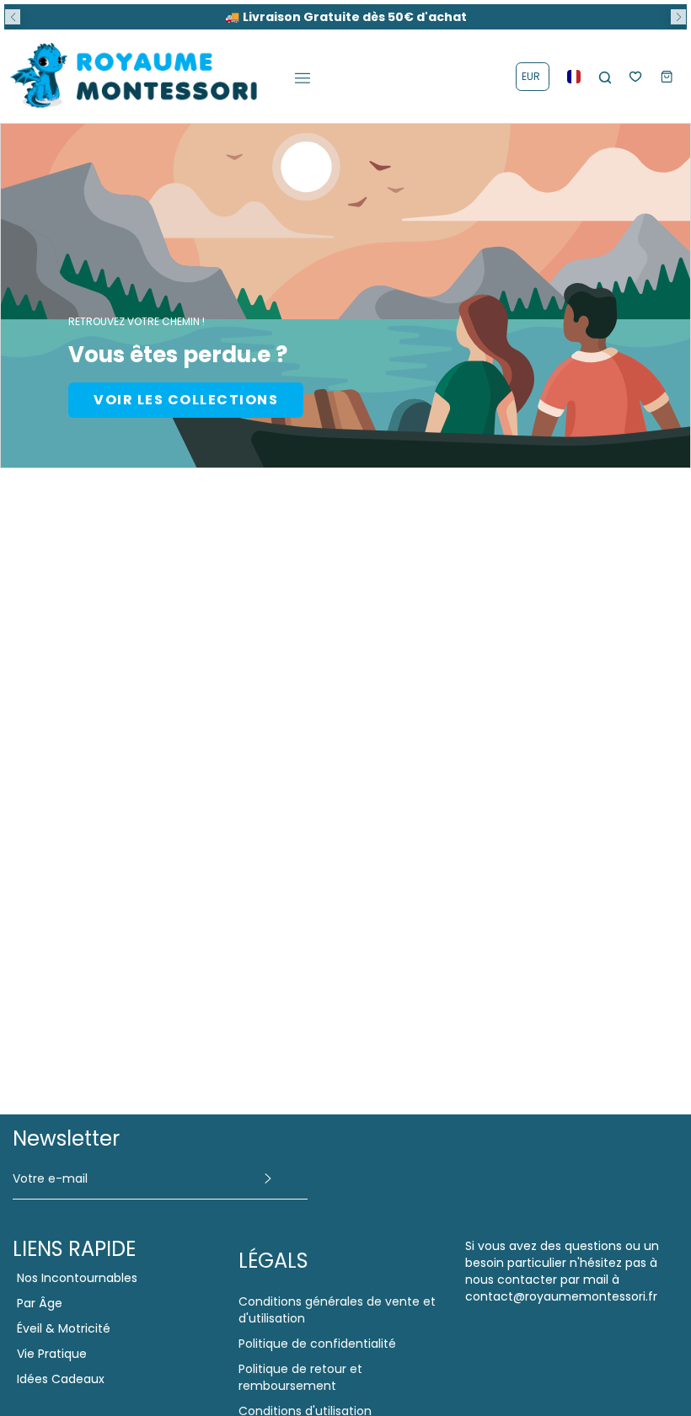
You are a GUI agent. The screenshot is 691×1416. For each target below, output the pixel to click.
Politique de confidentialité (317, 1343)
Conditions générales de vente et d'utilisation (337, 1310)
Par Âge (39, 1303)
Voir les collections (186, 399)
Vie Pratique (52, 1353)
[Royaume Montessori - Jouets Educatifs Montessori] (134, 76)
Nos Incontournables (77, 1277)
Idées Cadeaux (60, 1379)
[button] (12, 16)
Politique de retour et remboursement (300, 1377)
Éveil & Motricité (63, 1328)
